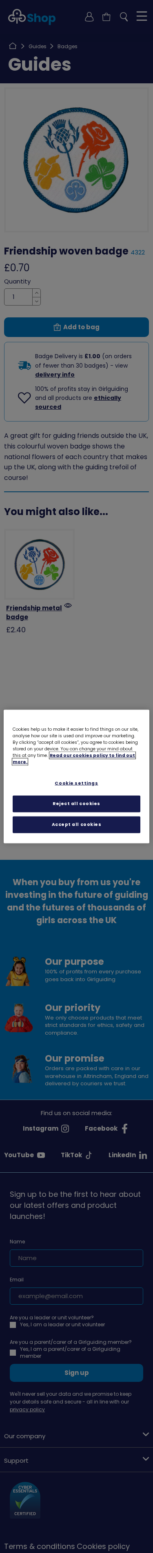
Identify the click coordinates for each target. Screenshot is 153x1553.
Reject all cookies (76, 804)
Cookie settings (76, 783)
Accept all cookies (77, 824)
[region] (76, 776)
